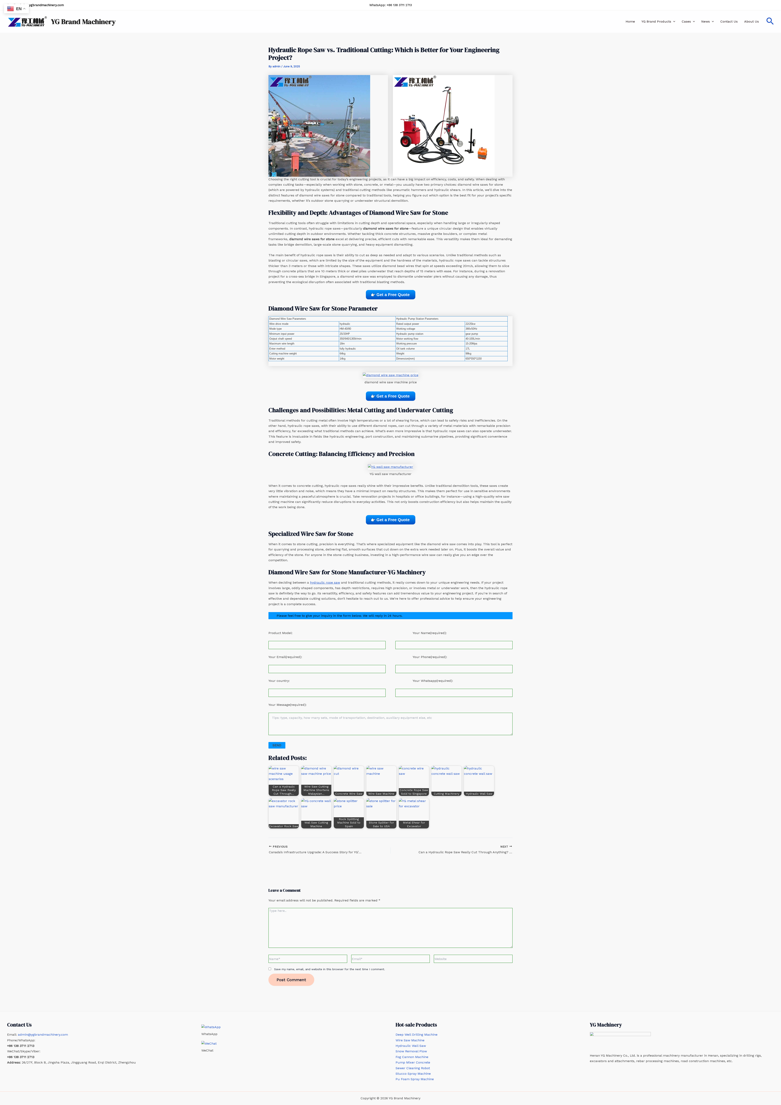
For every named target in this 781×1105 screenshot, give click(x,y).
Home (630, 21)
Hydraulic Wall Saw (411, 1046)
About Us (751, 21)
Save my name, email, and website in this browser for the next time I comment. (329, 969)
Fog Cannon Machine (412, 1057)
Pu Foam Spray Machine (415, 1079)
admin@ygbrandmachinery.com (40, 5)
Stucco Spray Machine (413, 1074)
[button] (673, 21)
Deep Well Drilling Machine (416, 1034)
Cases (686, 21)
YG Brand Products (656, 21)
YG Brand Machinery (83, 21)
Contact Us (729, 21)
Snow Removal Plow (411, 1051)
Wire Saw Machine (410, 1040)
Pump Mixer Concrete (413, 1062)
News (705, 21)
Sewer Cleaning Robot (413, 1068)
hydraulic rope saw (325, 582)
